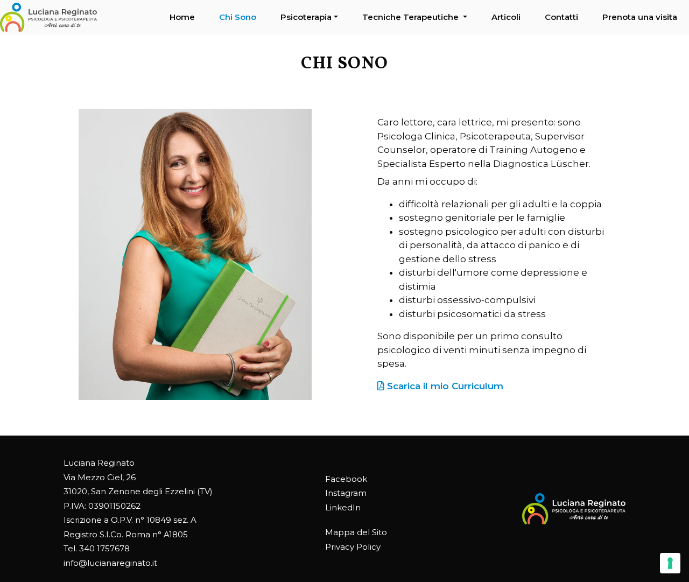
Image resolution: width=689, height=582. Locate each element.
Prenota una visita (639, 17)
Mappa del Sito (356, 532)
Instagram (346, 493)
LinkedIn (343, 507)
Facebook (346, 479)
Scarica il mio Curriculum (443, 386)
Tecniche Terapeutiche (411, 17)
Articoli (506, 17)
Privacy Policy (353, 547)
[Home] (48, 17)
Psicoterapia (306, 17)
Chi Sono (237, 17)
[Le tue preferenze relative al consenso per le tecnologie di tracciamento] (670, 563)
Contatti (561, 17)
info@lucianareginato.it (110, 563)
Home (182, 17)
